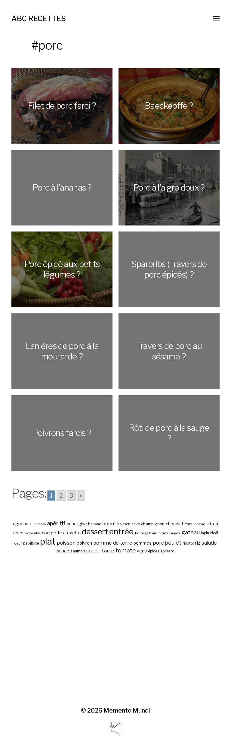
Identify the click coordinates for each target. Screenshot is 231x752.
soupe (93, 551)
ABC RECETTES (38, 18)
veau (142, 550)
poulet (173, 542)
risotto (188, 543)
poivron (84, 543)
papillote (31, 543)
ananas (40, 524)
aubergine (77, 523)
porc (158, 543)
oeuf (18, 543)
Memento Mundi (126, 710)
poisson (66, 543)
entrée (121, 531)
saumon (77, 551)
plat (48, 541)
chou (189, 524)
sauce (63, 551)
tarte (108, 551)
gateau (190, 532)
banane (94, 524)
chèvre (200, 524)
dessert (95, 531)
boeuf (109, 523)
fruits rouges (169, 533)
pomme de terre (112, 543)
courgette (52, 532)
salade (209, 542)
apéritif (56, 523)
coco (18, 532)
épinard (167, 551)
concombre (33, 533)
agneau (20, 524)
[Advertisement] (116, 630)
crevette (72, 532)
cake (135, 524)
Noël (214, 533)
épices (153, 551)
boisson (123, 524)
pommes (143, 543)
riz (197, 543)
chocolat (174, 524)
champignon (153, 524)
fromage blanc (146, 533)
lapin (205, 533)
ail (31, 524)
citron (212, 524)
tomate (126, 550)
